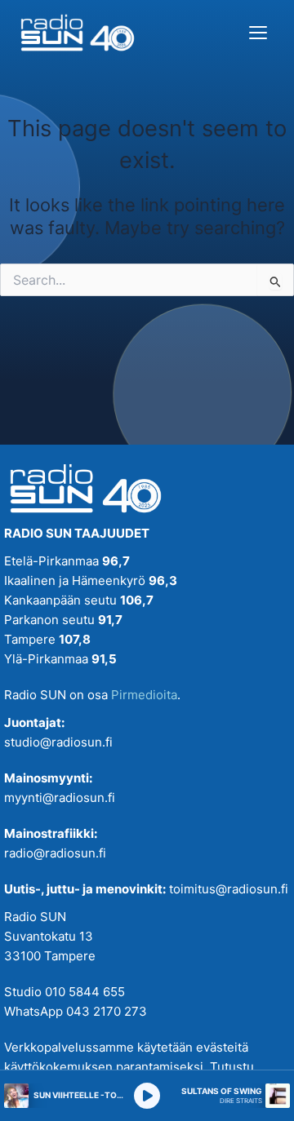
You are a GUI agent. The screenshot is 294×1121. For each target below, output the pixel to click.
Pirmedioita (144, 694)
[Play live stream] (147, 1095)
